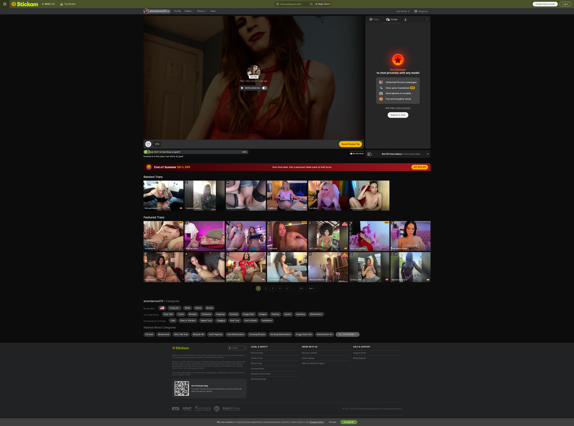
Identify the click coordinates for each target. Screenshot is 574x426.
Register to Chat (398, 115)
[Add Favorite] (148, 144)
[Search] (311, 4)
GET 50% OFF (419, 167)
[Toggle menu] (5, 4)
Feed (212, 11)
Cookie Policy (317, 422)
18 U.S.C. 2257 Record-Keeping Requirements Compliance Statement (372, 409)
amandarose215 (153, 301)
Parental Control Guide (260, 374)
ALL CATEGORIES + (348, 334)
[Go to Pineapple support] (217, 409)
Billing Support (359, 358)
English (235, 348)
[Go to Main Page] (24, 4)
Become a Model (309, 353)
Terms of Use (256, 358)
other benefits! (403, 108)
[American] (162, 308)
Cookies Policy (257, 369)
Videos (189, 11)
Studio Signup (308, 358)
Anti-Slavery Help (258, 379)
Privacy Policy (257, 353)
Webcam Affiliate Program (313, 363)
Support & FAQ (359, 353)
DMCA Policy (256, 363)
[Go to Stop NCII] (231, 409)
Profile (177, 11)
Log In (565, 4)
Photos (202, 11)
